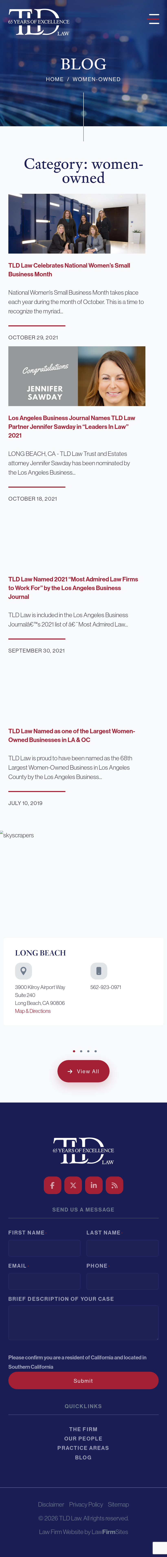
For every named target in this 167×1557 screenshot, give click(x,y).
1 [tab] (74, 1051)
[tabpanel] (83, 930)
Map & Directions (33, 1011)
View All (88, 1071)
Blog (83, 1458)
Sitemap (118, 1504)
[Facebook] (52, 1185)
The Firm (83, 1429)
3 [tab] (88, 1051)
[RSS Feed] (114, 1185)
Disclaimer (51, 1504)
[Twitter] (73, 1185)
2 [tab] (81, 1051)
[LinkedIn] (94, 1185)
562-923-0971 (105, 987)
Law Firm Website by (65, 1531)
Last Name (105, 1233)
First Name (27, 1233)
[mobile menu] (151, 18)
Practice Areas (83, 1448)
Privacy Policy (86, 1504)
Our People (83, 1439)
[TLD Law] (38, 21)
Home (55, 79)
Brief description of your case (61, 1299)
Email (18, 1266)
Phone (98, 1266)
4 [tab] (95, 1051)
